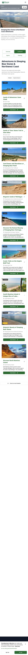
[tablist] (20, 55)
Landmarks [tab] (20, 51)
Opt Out (7, 652)
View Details (13, 109)
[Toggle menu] (25, 2)
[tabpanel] (14, 217)
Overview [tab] (8, 51)
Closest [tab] (10, 78)
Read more (17, 646)
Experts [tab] (8, 55)
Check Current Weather (15, 383)
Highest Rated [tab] (16, 78)
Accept (20, 652)
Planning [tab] (20, 55)
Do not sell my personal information (9, 648)
